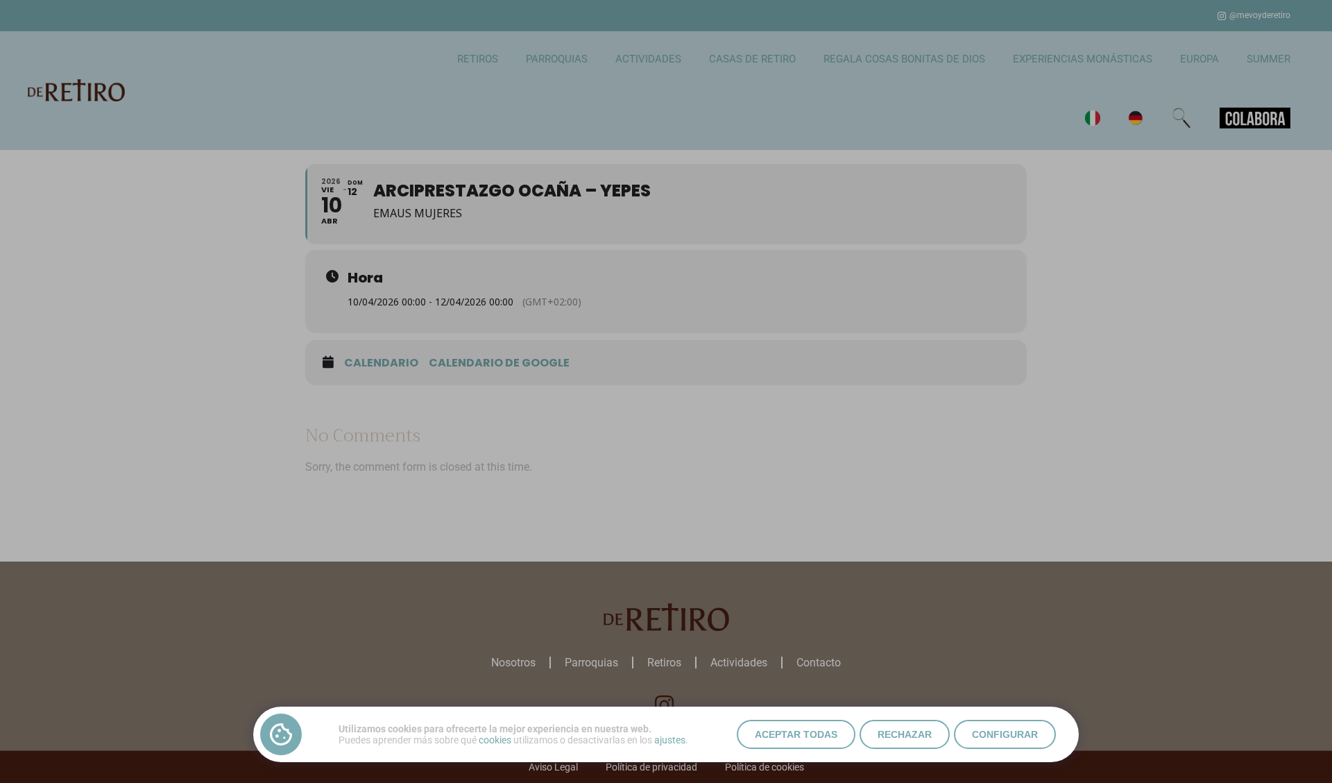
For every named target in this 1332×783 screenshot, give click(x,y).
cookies (495, 740)
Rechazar (905, 734)
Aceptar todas (796, 734)
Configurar (1005, 734)
